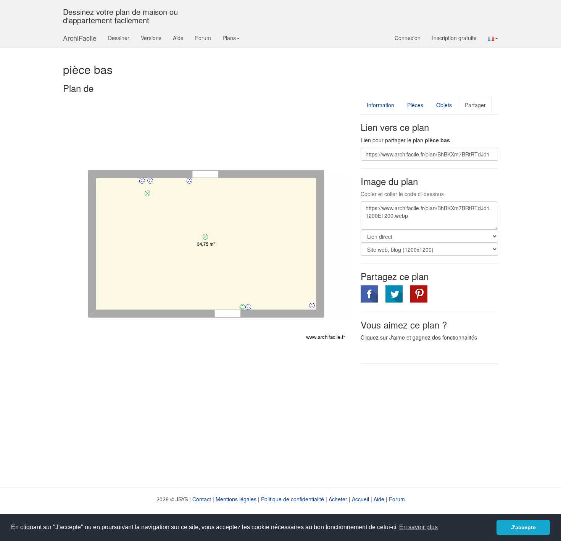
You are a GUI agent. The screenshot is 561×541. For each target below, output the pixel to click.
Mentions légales (236, 499)
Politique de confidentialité (292, 499)
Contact (201, 499)
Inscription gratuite (454, 38)
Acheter (338, 499)
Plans (229, 38)
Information (380, 105)
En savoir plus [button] (418, 527)
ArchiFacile (80, 38)
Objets (444, 105)
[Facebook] (369, 294)
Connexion (408, 38)
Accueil (360, 499)
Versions (151, 38)
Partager (475, 105)
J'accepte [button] (523, 527)
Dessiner (118, 38)
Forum (203, 38)
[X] (394, 294)
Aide (178, 38)
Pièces (415, 105)
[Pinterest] (418, 294)
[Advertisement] (425, 424)
